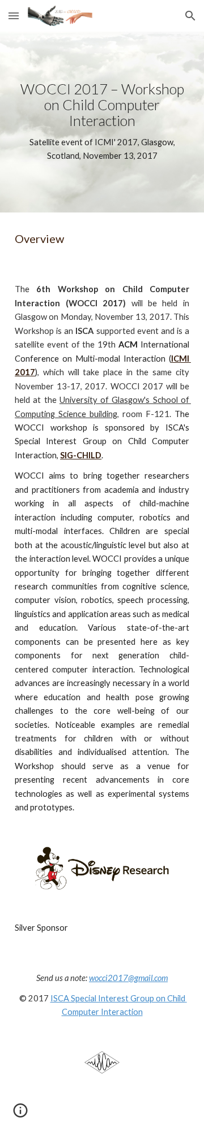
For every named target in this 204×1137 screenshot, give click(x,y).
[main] (102, 122)
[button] (13, 15)
